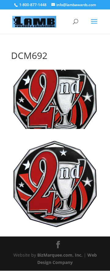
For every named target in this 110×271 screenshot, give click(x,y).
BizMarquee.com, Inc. (59, 255)
